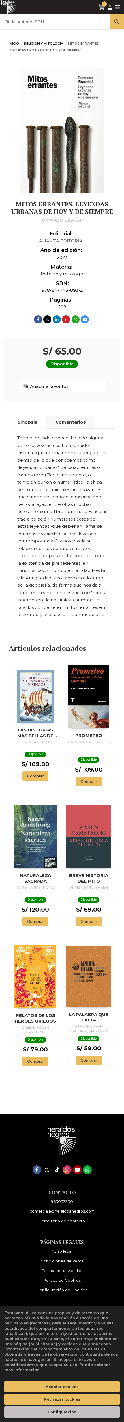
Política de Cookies (62, 1280)
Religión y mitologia (44, 44)
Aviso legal (62, 1251)
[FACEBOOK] (37, 1169)
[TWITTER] (47, 1169)
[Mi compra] (102, 7)
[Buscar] (117, 21)
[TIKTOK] (57, 1169)
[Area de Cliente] (110, 7)
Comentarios (70, 422)
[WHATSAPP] (87, 1169)
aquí (45, 1369)
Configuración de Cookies (62, 1290)
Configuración (62, 1412)
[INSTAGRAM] (67, 1169)
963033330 (62, 1201)
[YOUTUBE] (77, 1169)
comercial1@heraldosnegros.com (62, 1211)
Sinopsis (27, 422)
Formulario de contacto (62, 1221)
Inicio (14, 44)
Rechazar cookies (62, 1399)
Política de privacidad (62, 1270)
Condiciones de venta (62, 1261)
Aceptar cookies (62, 1386)
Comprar (35, 776)
